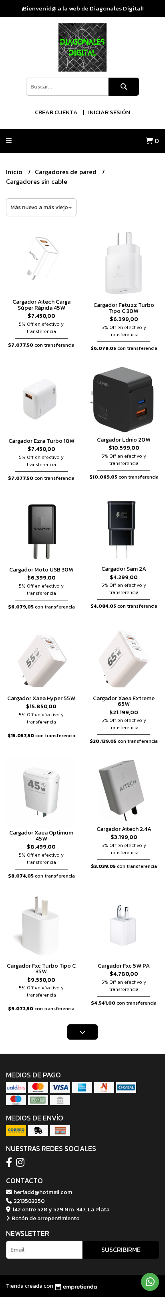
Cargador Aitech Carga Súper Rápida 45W (41, 304)
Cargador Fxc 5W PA (124, 965)
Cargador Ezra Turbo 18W (41, 440)
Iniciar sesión (109, 112)
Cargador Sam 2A (123, 568)
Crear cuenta (56, 112)
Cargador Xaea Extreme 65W (124, 701)
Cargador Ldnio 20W (124, 439)
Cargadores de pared (66, 172)
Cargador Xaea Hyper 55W (41, 698)
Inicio (15, 172)
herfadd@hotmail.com (42, 1192)
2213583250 (28, 1200)
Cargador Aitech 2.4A (124, 828)
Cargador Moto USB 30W (41, 569)
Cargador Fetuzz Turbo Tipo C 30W (123, 307)
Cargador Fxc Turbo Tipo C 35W (41, 968)
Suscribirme (121, 1249)
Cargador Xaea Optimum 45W (41, 835)
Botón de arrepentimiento (45, 1218)
